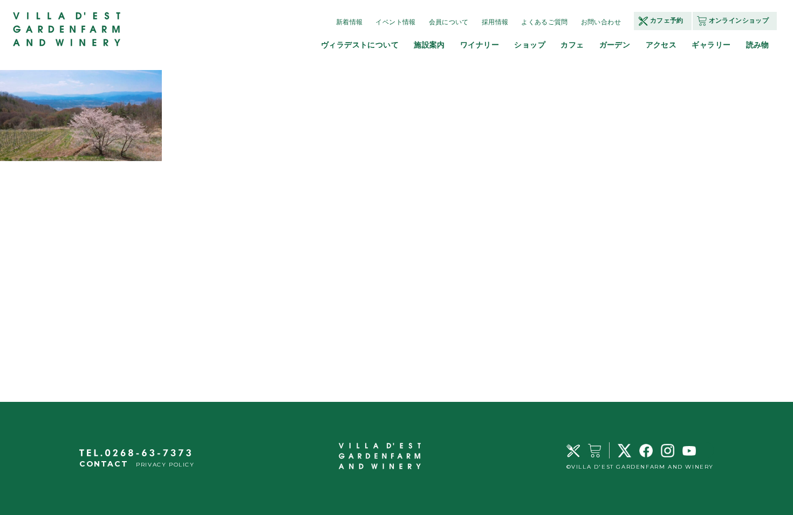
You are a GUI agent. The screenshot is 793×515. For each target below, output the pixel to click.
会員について (449, 22)
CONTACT (103, 464)
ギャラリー (711, 44)
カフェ (572, 44)
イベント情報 (395, 22)
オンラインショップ (739, 20)
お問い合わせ (601, 22)
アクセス (661, 44)
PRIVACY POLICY (165, 464)
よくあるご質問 (544, 22)
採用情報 (495, 22)
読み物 (757, 44)
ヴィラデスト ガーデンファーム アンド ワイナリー (67, 29)
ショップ (529, 44)
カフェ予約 (666, 20)
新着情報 (349, 22)
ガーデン (615, 44)
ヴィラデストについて (360, 44)
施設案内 (429, 44)
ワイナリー (479, 44)
